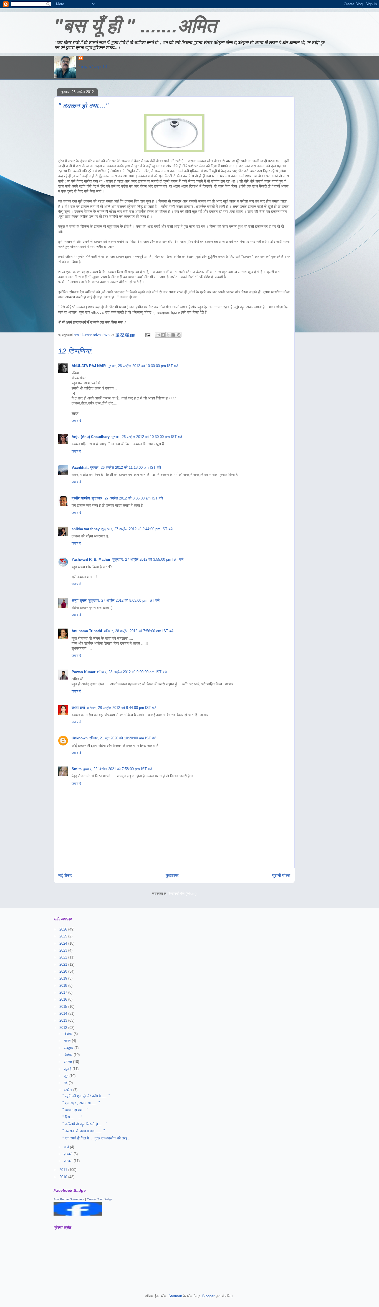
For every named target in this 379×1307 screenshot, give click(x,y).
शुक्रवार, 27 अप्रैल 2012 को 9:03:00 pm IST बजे (124, 600)
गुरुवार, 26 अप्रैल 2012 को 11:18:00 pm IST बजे (125, 467)
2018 (63, 985)
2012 (63, 1028)
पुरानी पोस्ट (281, 875)
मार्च (67, 1147)
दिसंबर (69, 1034)
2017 (63, 992)
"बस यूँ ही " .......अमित (135, 26)
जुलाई (68, 1069)
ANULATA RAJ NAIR (89, 366)
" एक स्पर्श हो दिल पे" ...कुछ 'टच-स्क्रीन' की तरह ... (97, 1138)
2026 (63, 929)
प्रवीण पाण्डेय (81, 498)
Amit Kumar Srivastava (69, 1199)
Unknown (80, 738)
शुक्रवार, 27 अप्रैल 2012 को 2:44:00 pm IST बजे (137, 529)
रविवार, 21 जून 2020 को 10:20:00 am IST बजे (122, 738)
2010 (63, 1177)
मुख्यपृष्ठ (172, 875)
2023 (63, 950)
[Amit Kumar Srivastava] (78, 1214)
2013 (63, 1020)
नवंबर (68, 1041)
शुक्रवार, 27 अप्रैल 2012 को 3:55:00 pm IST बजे (147, 559)
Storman (175, 1296)
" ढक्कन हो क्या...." (75, 1110)
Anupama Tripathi (87, 631)
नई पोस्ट (65, 875)
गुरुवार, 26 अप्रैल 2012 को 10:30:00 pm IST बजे (142, 366)
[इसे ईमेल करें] (157, 335)
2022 (63, 957)
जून (66, 1076)
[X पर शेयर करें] (168, 335)
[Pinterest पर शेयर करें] (178, 335)
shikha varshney (86, 529)
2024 (63, 943)
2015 (63, 1006)
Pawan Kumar (83, 672)
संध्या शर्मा (78, 708)
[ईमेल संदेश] (147, 335)
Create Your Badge (99, 1199)
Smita (77, 769)
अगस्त (68, 1062)
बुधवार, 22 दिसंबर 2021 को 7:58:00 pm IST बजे (117, 769)
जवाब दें (76, 421)
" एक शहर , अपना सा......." (81, 1103)
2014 (63, 1013)
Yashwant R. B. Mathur (91, 559)
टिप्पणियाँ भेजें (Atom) (182, 893)
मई (66, 1083)
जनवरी (69, 1161)
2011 (63, 1170)
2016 (63, 999)
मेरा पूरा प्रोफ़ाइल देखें (93, 67)
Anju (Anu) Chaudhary (91, 437)
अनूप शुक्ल (79, 600)
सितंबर (69, 1055)
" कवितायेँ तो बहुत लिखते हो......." (84, 1124)
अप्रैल (68, 1090)
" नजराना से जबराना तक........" (83, 1131)
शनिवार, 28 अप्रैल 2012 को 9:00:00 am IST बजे (132, 672)
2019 (63, 978)
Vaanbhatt (80, 467)
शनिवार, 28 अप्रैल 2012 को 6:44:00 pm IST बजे (121, 708)
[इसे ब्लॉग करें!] (163, 335)
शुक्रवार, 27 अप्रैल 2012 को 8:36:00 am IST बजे (127, 498)
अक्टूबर (69, 1048)
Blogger (208, 1296)
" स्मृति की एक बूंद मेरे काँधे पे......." (86, 1096)
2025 (63, 936)
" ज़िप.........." (72, 1117)
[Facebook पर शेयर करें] (173, 335)
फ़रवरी (69, 1154)
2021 (63, 964)
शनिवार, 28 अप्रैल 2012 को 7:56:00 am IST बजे (138, 631)
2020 (63, 971)
